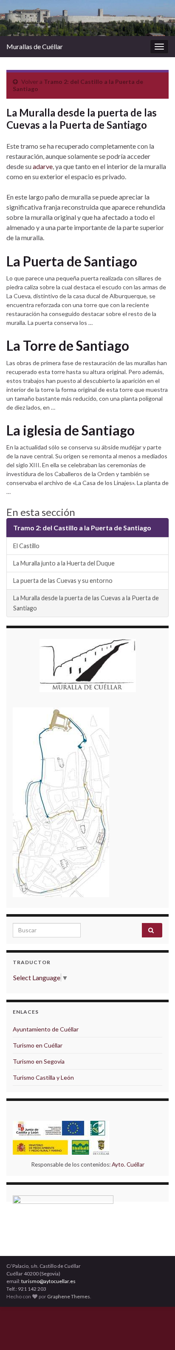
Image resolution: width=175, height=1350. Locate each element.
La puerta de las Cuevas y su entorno (63, 580)
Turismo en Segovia (39, 1061)
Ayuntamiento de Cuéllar (46, 1029)
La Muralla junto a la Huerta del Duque (64, 563)
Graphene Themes (68, 1296)
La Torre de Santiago (67, 346)
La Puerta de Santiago (71, 261)
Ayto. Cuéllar (128, 1164)
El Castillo (26, 545)
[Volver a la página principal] (87, 18)
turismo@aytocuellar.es (48, 1281)
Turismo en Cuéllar (37, 1045)
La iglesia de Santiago (70, 430)
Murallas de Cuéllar (34, 46)
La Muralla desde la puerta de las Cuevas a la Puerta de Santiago (86, 603)
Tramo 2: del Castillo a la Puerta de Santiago (82, 528)
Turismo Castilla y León (43, 1077)
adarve (43, 166)
